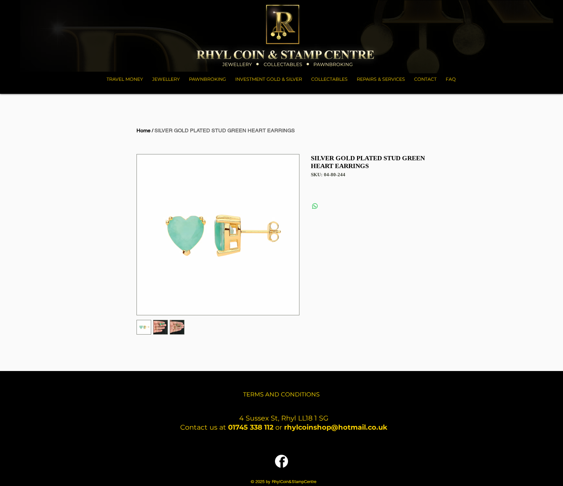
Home (144, 130)
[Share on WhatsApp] (315, 206)
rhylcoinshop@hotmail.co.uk (335, 427)
